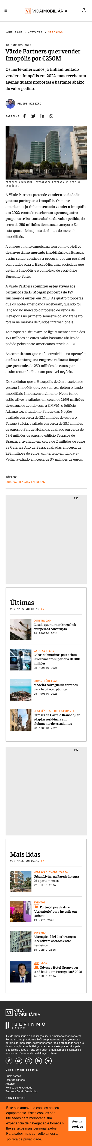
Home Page (14, 32)
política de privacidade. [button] (24, 1139)
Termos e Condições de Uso (21, 1091)
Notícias (35, 32)
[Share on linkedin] (42, 116)
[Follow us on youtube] (18, 1061)
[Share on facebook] (24, 116)
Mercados (55, 32)
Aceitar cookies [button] (77, 1124)
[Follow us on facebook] (9, 1061)
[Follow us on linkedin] (38, 1061)
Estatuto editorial (15, 1079)
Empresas (38, 482)
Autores (10, 1083)
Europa (11, 482)
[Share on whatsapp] (51, 116)
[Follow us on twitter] (48, 1061)
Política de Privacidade (19, 1087)
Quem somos (13, 1076)
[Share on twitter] (33, 116)
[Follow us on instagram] (28, 1061)
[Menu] (5, 11)
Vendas (23, 482)
